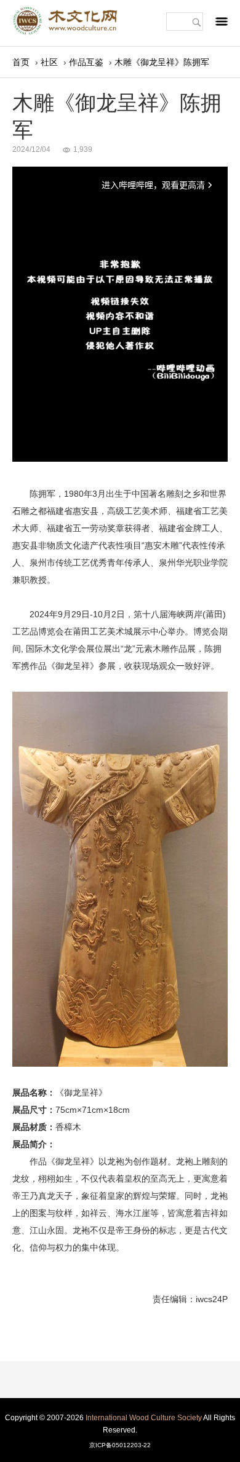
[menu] (221, 24)
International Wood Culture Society (144, 1417)
